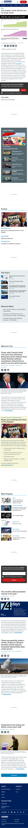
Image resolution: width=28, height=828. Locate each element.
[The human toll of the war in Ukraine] (7, 165)
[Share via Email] (16, 46)
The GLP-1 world (17, 523)
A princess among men (14, 296)
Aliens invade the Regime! (20, 531)
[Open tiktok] (24, 812)
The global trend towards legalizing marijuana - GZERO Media (12, 319)
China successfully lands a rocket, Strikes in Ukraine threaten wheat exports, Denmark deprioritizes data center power (13, 644)
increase (18, 63)
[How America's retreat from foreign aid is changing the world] (7, 172)
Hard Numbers (4, 236)
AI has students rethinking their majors (17, 276)
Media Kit (3, 791)
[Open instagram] (21, 812)
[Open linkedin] (15, 812)
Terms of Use (19, 93)
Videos (11, 5)
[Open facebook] (18, 812)
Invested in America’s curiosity (10, 243)
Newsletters (3, 5)
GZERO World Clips (17, 151)
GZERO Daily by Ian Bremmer (5, 807)
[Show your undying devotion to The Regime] (14, 219)
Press (17, 791)
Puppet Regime (6, 146)
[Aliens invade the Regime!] (6, 530)
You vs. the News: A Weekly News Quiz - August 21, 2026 (18, 501)
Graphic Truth (16, 521)
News (2, 8)
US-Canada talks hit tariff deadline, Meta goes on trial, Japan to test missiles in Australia (18, 292)
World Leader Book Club (10, 149)
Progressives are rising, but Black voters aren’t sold (13, 726)
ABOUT (3, 786)
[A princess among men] (4, 296)
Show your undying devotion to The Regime (13, 420)
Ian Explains (15, 178)
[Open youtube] (12, 812)
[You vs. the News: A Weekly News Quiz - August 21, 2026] (6, 500)
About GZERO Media (18, 515)
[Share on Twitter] (8, 46)
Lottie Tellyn (12, 365)
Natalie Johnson (5, 365)
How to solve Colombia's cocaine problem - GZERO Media (14, 310)
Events (2, 794)
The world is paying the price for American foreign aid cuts (18, 154)
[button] (23, 2)
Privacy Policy (12, 93)
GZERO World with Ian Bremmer (17, 171)
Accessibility (16, 819)
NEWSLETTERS (6, 801)
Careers (3, 797)
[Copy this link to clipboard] (13, 46)
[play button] (14, 139)
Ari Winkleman (13, 43)
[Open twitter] (9, 812)
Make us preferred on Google (9, 49)
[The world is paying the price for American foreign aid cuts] (7, 153)
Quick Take (14, 157)
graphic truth (4, 99)
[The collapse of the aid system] (7, 178)
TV (7, 5)
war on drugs (11, 99)
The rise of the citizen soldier (16, 281)
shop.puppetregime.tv (7, 465)
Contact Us (18, 789)
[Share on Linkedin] (10, 46)
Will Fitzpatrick (19, 365)
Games (14, 498)
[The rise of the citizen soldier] (4, 282)
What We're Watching (17, 505)
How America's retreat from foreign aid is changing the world (18, 174)
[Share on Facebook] (5, 46)
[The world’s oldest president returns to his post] (14, 609)
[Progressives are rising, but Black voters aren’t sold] (14, 742)
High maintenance (7, 238)
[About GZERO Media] (6, 515)
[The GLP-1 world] (6, 522)
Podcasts (16, 5)
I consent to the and (12, 93)
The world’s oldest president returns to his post (13, 592)
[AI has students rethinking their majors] (4, 277)
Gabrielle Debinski (5, 43)
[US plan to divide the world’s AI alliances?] (7, 159)
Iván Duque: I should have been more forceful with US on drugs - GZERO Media (14, 314)
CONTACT (19, 786)
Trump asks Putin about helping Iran (19, 538)
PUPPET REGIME (22, 5)
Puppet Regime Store (17, 417)
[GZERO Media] (10, 2)
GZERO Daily (4, 803)
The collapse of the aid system (18, 179)
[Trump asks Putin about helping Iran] (6, 537)
